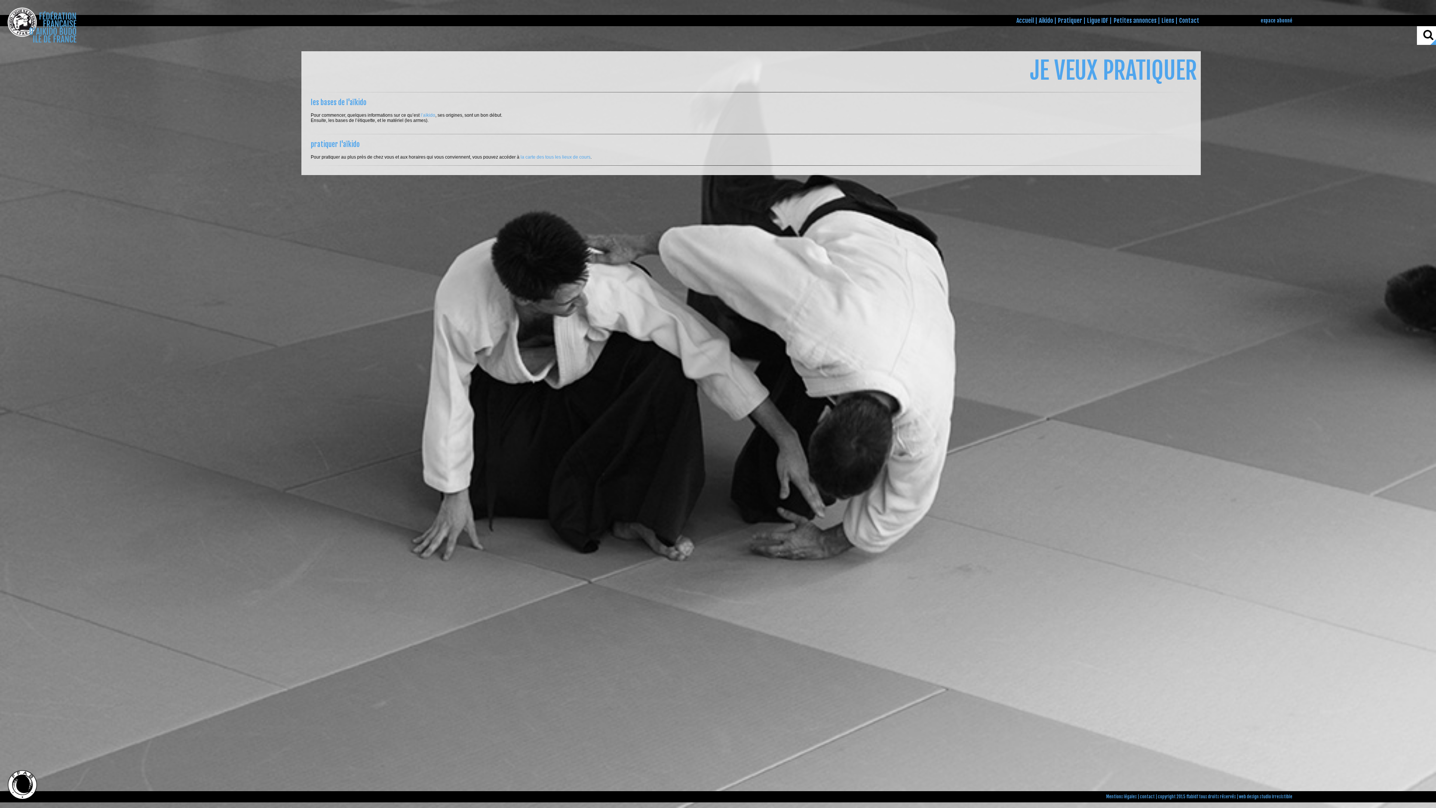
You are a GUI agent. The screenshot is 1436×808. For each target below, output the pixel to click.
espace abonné (1276, 20)
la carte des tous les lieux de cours (555, 157)
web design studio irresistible (1265, 796)
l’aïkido (428, 115)
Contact (1189, 20)
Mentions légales (1121, 796)
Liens (1168, 20)
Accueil (1025, 20)
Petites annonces (1135, 20)
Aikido (1046, 20)
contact (1147, 796)
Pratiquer (1070, 20)
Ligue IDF (1097, 20)
